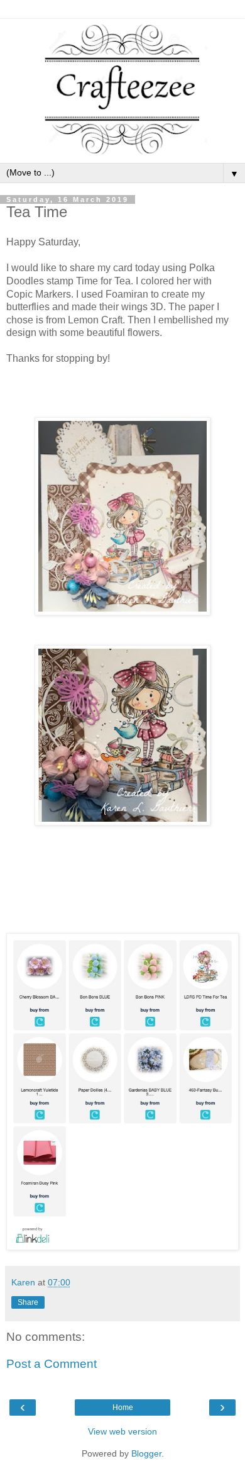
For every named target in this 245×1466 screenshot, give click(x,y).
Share (28, 1302)
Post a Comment (51, 1363)
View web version (122, 1431)
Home (122, 1407)
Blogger (146, 1453)
